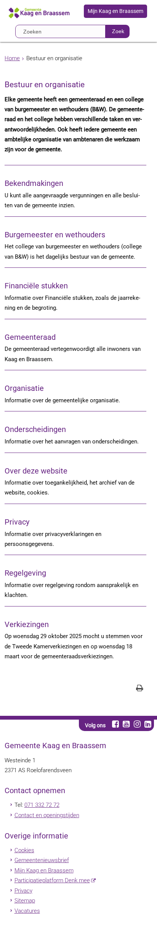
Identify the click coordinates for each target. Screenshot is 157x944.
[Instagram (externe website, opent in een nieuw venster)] (137, 724)
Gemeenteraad (30, 337)
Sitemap (24, 900)
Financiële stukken (36, 286)
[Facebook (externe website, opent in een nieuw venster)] (115, 724)
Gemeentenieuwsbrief (41, 860)
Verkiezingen (27, 624)
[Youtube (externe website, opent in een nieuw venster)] (126, 724)
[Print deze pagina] (139, 689)
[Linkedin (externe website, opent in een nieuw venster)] (147, 724)
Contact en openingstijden (46, 815)
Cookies (24, 850)
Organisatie (24, 388)
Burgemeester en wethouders (55, 234)
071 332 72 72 (41, 805)
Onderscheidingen (35, 429)
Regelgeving (25, 573)
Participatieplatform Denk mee (52, 880)
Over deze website (36, 471)
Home (12, 58)
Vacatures (27, 910)
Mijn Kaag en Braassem (115, 11)
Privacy (17, 522)
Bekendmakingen (34, 183)
